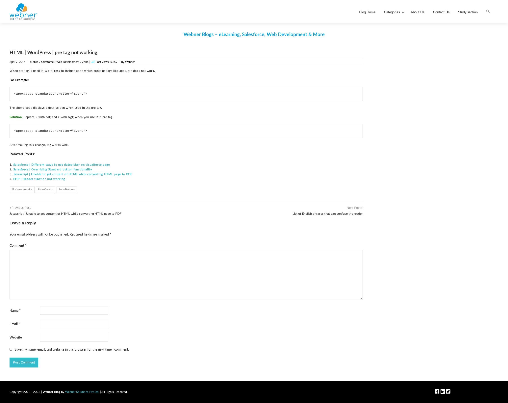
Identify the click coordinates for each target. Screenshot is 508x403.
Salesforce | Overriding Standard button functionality (52, 169)
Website (16, 337)
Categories (392, 12)
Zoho (85, 62)
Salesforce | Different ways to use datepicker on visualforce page (61, 164)
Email (15, 324)
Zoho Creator (45, 189)
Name (15, 310)
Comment (18, 245)
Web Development (67, 62)
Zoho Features (67, 189)
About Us (417, 12)
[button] (488, 11)
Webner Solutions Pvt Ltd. (82, 391)
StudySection (468, 12)
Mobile (34, 62)
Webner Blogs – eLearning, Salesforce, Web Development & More (254, 34)
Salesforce (47, 62)
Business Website (22, 189)
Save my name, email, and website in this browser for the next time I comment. (72, 349)
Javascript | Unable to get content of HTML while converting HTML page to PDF (72, 174)
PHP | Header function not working (39, 179)
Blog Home (367, 12)
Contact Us (441, 12)
